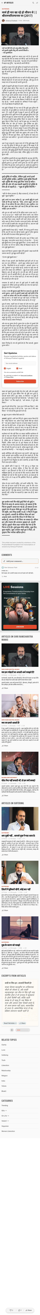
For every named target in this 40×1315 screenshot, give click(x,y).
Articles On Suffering (13, 803)
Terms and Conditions (26, 375)
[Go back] (2, 3)
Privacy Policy (9, 377)
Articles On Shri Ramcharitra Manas (17, 638)
